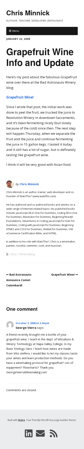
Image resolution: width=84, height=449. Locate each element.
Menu (15, 31)
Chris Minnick (28, 12)
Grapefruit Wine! (20, 97)
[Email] (40, 433)
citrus (13, 254)
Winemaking (27, 254)
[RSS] (53, 433)
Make (21, 420)
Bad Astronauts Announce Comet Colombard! (18, 280)
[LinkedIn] (28, 433)
